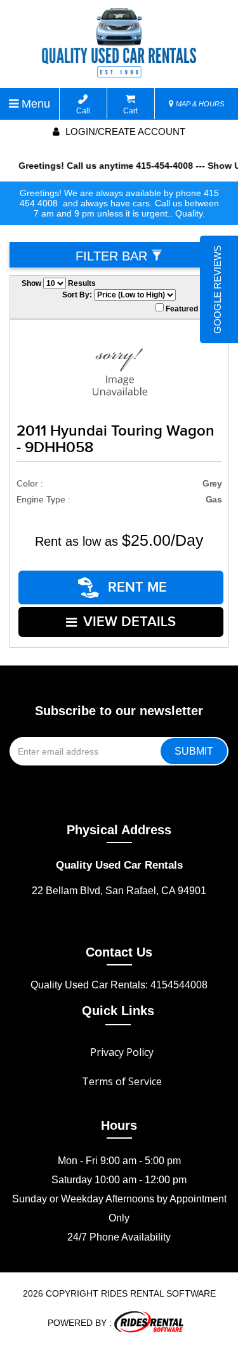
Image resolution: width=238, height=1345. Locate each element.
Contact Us (119, 952)
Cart (130, 110)
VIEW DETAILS (129, 621)
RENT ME (135, 587)
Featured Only (190, 308)
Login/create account (124, 131)
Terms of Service (122, 1081)
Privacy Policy (122, 1052)
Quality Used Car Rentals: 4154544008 (119, 984)
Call (83, 110)
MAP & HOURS (199, 104)
